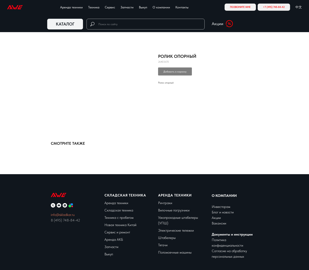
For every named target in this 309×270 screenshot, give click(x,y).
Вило (161, 210)
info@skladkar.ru (63, 215)
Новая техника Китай (120, 225)
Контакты (181, 7)
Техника (93, 7)
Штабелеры (167, 238)
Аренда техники (71, 7)
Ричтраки (165, 203)
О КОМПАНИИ (224, 195)
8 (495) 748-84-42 (65, 220)
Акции (217, 23)
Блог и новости (223, 212)
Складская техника (125, 195)
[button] (240, 7)
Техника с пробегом (119, 217)
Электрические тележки (176, 230)
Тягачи (163, 245)
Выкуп (143, 7)
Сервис (110, 7)
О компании (161, 7)
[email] (59, 205)
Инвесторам (221, 207)
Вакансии (219, 223)
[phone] (53, 205)
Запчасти (127, 7)
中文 (298, 7)
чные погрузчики (177, 210)
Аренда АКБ (113, 239)
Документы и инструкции (232, 234)
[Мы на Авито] (70, 205)
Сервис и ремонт (117, 232)
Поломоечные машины (175, 252)
